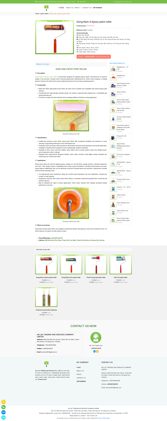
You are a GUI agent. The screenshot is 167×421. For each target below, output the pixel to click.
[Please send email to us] (2, 417)
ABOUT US (69, 8)
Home (37, 13)
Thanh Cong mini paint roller (95, 277)
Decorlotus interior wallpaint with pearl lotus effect (123, 127)
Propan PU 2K (121, 136)
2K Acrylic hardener (123, 154)
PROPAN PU (121, 76)
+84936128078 (90, 57)
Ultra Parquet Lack (123, 203)
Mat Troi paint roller (120, 277)
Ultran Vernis (121, 195)
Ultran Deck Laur (122, 210)
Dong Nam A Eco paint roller (71, 277)
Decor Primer (121, 92)
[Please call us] (2, 407)
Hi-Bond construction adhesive (46, 310)
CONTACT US (86, 8)
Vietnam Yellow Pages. (104, 418)
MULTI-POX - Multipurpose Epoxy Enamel (123, 146)
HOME (61, 8)
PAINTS (77, 8)
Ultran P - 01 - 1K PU (124, 187)
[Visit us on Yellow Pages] (2, 401)
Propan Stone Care (123, 179)
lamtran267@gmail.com (49, 352)
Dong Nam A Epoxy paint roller (46, 277)
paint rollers (44, 13)
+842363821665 (50, 345)
